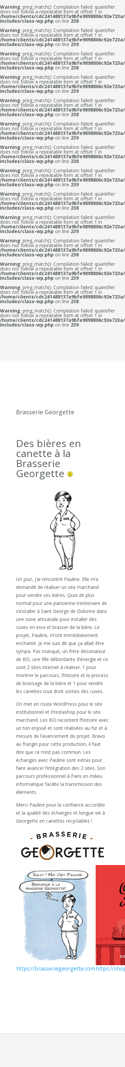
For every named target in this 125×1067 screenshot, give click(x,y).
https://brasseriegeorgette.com (55, 968)
